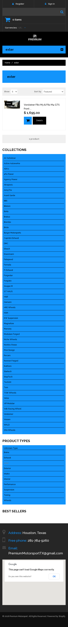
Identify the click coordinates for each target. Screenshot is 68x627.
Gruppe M (8, 286)
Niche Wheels (10, 339)
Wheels (7, 500)
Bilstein (7, 206)
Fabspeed (8, 259)
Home (7, 63)
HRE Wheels (9, 307)
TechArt (7, 382)
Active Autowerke (12, 163)
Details (39, 120)
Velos (6, 398)
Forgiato (7, 281)
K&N (6, 313)
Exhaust (7, 458)
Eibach (7, 249)
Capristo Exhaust (11, 238)
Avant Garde (9, 195)
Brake (6, 452)
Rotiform (8, 366)
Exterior (7, 468)
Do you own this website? (20, 576)
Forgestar (8, 275)
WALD (6, 425)
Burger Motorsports (12, 233)
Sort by (37, 92)
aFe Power (9, 174)
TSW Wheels (10, 393)
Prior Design (9, 350)
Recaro (7, 355)
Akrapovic (8, 185)
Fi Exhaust (8, 270)
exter (6, 463)
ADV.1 (6, 169)
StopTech (8, 377)
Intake (7, 474)
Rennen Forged (11, 361)
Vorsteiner (8, 414)
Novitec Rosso (10, 345)
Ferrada (7, 265)
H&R (6, 297)
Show (6, 92)
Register (20, 4)
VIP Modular (9, 403)
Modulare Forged (12, 334)
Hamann (8, 302)
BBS (5, 201)
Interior (7, 479)
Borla (6, 211)
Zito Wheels (9, 430)
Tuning (7, 495)
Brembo (7, 222)
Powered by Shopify (56, 616)
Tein (6, 387)
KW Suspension (11, 318)
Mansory (8, 329)
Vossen (7, 419)
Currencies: (11, 28)
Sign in (51, 4)
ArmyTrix (8, 190)
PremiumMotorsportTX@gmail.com (35, 553)
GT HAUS (8, 291)
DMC (6, 243)
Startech (8, 371)
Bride (6, 227)
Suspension (9, 490)
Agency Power (10, 179)
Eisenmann (9, 254)
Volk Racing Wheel (12, 409)
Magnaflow (9, 323)
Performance (10, 484)
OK (54, 576)
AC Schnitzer (10, 158)
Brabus (7, 217)
